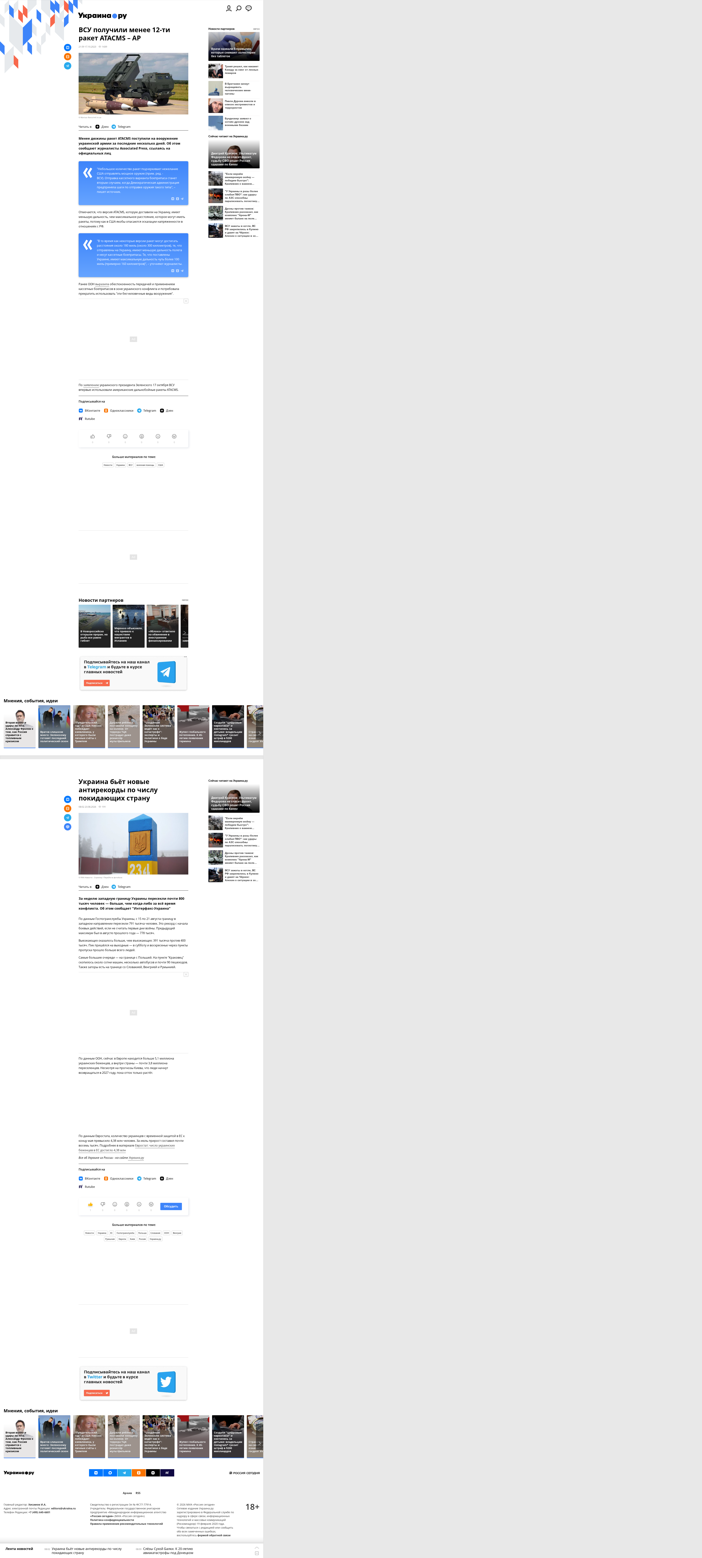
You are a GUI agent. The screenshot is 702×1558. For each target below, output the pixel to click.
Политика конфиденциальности (112, 1520)
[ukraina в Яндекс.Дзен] (153, 1472)
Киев (132, 1239)
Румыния (110, 1239)
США (160, 465)
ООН (166, 1233)
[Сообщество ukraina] (110, 1472)
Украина (120, 465)
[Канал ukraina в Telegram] (124, 1472)
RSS (138, 1493)
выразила (102, 284)
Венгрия (177, 1233)
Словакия (155, 1233)
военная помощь (145, 465)
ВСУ (131, 465)
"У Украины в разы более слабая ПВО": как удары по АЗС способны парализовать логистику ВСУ (241, 196)
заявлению (91, 385)
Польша (142, 1233)
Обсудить (171, 1206)
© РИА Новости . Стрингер (90, 877)
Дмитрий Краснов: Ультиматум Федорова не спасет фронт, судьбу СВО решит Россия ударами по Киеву (233, 159)
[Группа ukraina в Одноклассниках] (139, 1472)
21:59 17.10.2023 (87, 46)
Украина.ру (136, 1158)
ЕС (111, 1233)
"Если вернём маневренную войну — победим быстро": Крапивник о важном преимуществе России (239, 178)
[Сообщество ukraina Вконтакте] (96, 1472)
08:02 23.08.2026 (87, 806)
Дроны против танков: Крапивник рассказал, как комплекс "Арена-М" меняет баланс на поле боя (241, 213)
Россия (142, 1239)
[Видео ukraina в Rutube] (167, 1472)
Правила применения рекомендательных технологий (126, 1523)
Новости (108, 465)
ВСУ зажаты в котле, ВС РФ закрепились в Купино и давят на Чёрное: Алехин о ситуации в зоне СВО (242, 230)
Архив (127, 1493)
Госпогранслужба (125, 1233)
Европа (122, 1239)
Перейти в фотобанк (113, 877)
